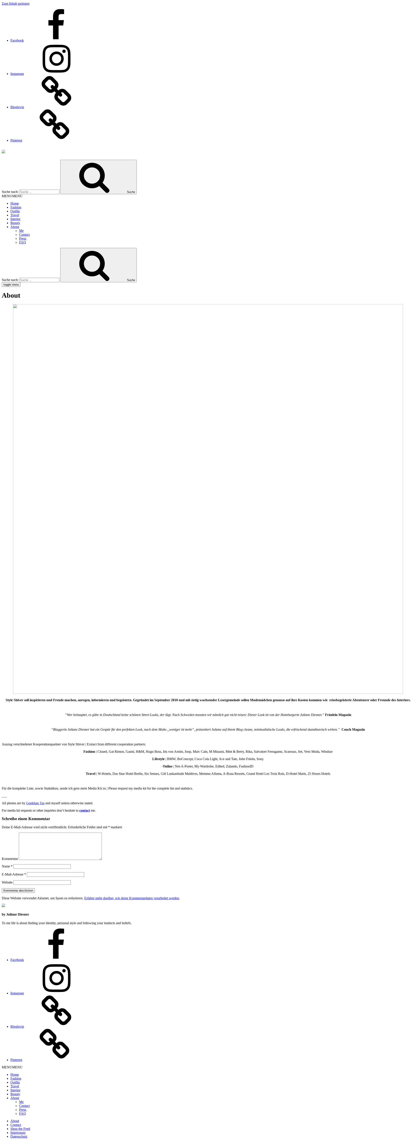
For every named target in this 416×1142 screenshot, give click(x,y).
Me (21, 231)
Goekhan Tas (35, 803)
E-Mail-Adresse (14, 874)
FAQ (22, 242)
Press (22, 238)
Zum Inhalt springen (15, 3)
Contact (24, 234)
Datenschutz (18, 1136)
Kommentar (10, 859)
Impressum (17, 1132)
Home (14, 203)
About (14, 227)
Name (7, 866)
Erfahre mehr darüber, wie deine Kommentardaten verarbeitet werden (131, 898)
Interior (15, 219)
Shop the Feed (20, 1129)
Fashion (15, 207)
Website (7, 882)
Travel (14, 215)
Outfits (15, 211)
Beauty (15, 223)
